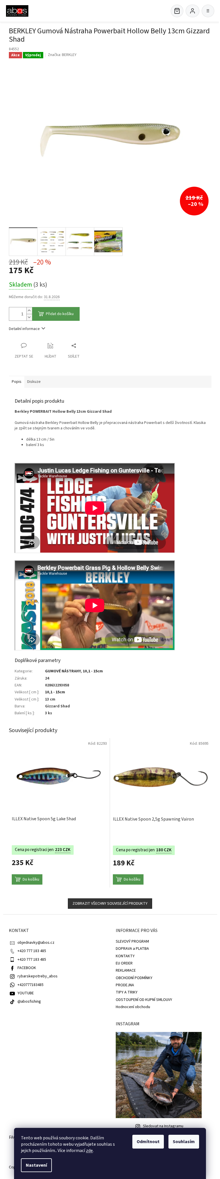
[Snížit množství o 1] (29, 317)
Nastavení (36, 1165)
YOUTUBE (25, 993)
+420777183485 (30, 985)
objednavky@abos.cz (35, 942)
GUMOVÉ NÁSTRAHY (62, 671)
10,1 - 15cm (93, 671)
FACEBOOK (26, 968)
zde (89, 1150)
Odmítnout (148, 1142)
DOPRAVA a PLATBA (132, 949)
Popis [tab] (16, 382)
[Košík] (177, 11)
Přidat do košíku (60, 314)
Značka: (62, 55)
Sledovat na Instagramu (163, 1126)
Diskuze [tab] (34, 382)
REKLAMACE (126, 970)
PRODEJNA (125, 985)
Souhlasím (184, 1142)
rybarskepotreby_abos (37, 976)
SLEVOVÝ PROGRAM (132, 941)
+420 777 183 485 (31, 951)
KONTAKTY (125, 956)
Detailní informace (24, 329)
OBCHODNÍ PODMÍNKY (134, 978)
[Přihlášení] (192, 11)
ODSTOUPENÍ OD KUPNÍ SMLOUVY (144, 1000)
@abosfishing (29, 1001)
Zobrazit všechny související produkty (110, 903)
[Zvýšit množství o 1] (29, 310)
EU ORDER (124, 963)
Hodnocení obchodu (133, 1007)
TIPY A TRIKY (127, 992)
